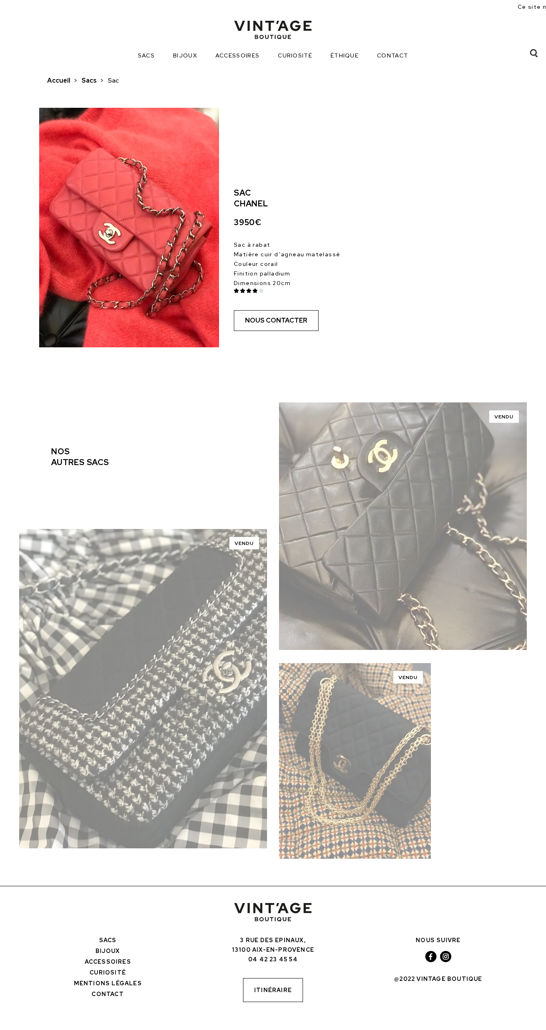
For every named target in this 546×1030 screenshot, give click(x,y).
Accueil (58, 80)
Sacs (146, 55)
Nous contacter (276, 320)
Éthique (345, 55)
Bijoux (185, 55)
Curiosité (295, 55)
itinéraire (273, 990)
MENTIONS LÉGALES (108, 983)
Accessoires (237, 55)
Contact (392, 55)
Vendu (244, 543)
